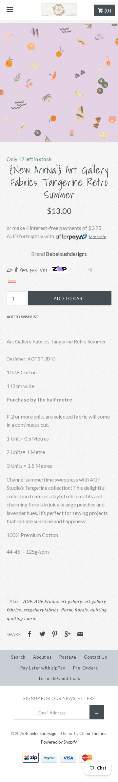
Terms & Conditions (59, 678)
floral (66, 609)
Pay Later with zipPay (43, 667)
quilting (98, 609)
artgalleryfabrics (41, 609)
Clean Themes (92, 733)
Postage (67, 657)
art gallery (71, 601)
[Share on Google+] (69, 635)
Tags (13, 601)
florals (81, 609)
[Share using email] (80, 635)
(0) (107, 10)
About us (42, 657)
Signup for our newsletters (59, 698)
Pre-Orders (85, 667)
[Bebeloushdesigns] (59, 9)
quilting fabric (21, 618)
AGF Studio (46, 601)
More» (12, 280)
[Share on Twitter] (44, 635)
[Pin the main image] (56, 635)
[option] (59, 83)
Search (18, 657)
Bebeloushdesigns (66, 254)
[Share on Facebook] (31, 635)
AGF (27, 601)
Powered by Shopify (59, 742)
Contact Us (95, 657)
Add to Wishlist (22, 316)
